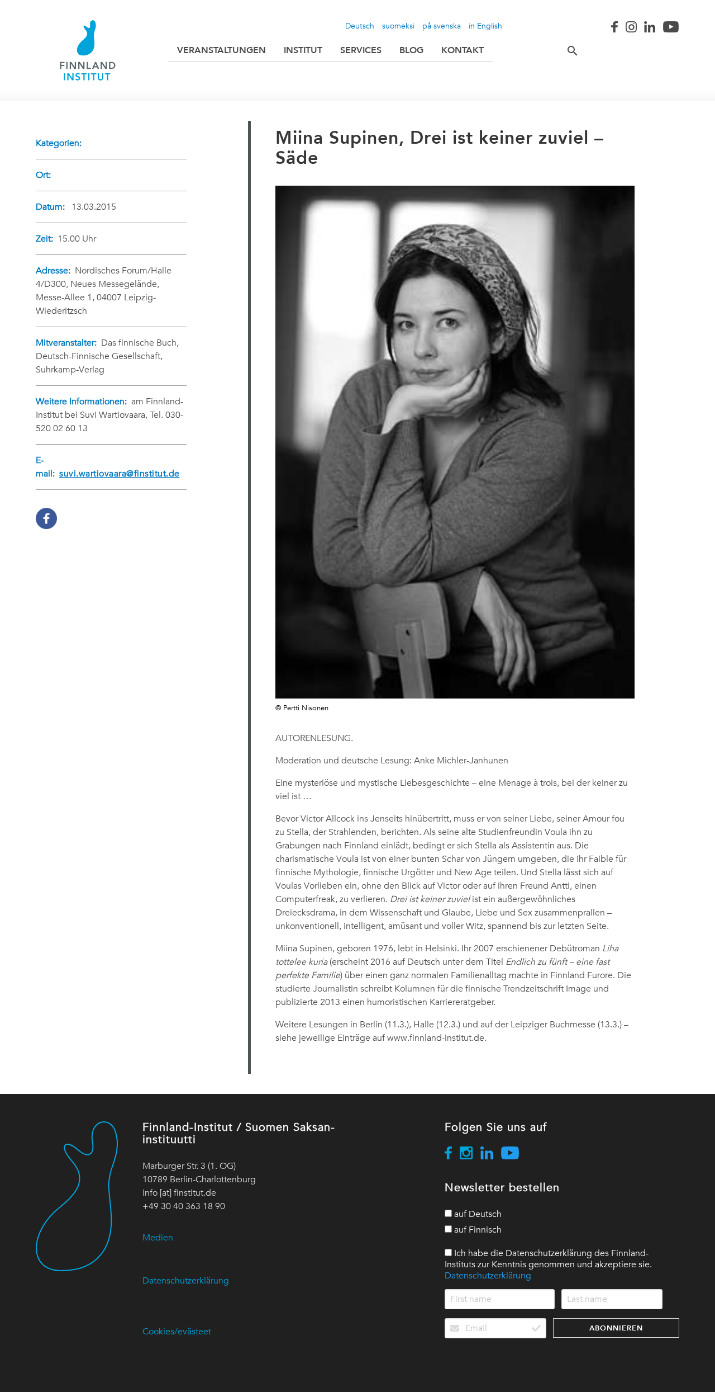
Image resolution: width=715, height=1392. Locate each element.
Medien (157, 1237)
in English (485, 26)
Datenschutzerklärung (185, 1280)
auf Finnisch (477, 1229)
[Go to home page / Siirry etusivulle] (88, 50)
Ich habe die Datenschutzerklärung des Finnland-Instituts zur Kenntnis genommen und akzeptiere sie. (548, 1264)
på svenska (441, 26)
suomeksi (398, 26)
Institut (303, 50)
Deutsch (359, 26)
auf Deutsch (477, 1214)
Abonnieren (616, 1328)
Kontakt (462, 50)
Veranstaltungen (221, 50)
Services (361, 50)
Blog (411, 50)
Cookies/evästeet (176, 1331)
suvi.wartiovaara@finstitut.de (119, 473)
